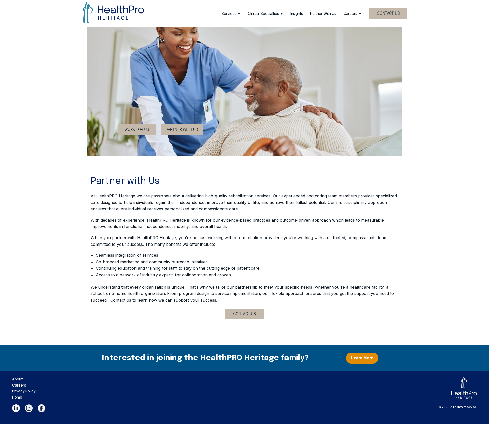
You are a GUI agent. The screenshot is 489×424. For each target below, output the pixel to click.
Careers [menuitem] (19, 385)
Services (229, 13)
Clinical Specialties (263, 13)
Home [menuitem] (17, 397)
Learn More (362, 358)
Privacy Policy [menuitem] (23, 391)
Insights (296, 13)
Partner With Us (323, 13)
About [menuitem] (17, 379)
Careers (350, 13)
